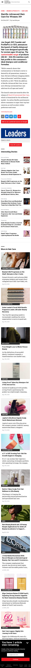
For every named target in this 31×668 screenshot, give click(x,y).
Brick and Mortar (5, 157)
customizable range (9, 55)
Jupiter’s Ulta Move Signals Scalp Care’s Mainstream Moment (14, 419)
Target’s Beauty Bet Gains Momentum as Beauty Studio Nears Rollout (10, 162)
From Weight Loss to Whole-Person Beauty (14, 348)
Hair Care (25, 11)
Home (3, 11)
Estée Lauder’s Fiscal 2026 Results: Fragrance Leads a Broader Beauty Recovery (14, 310)
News (3, 521)
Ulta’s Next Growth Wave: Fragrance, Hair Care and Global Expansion (11, 214)
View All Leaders (15, 145)
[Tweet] (15, 116)
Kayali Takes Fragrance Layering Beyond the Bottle (10, 234)
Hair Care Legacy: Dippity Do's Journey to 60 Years (12, 632)
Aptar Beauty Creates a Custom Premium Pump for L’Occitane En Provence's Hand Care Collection (11, 225)
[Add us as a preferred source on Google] (19, 116)
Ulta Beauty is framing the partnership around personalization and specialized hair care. (14, 496)
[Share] (7, 116)
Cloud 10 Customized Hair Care (18, 95)
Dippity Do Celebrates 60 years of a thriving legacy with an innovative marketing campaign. (14, 639)
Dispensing (3, 220)
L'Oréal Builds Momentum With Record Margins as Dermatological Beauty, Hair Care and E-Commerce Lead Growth (14, 558)
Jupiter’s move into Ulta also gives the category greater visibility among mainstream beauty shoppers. (15, 425)
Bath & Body (4, 199)
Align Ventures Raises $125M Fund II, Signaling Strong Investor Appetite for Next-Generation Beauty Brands (15, 595)
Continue (15, 659)
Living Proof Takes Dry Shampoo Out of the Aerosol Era (15, 384)
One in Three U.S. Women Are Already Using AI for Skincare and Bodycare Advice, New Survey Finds (11, 192)
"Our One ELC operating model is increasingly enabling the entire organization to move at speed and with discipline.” (14, 317)
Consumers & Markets (6, 179)
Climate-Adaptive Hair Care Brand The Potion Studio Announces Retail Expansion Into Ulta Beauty (11, 172)
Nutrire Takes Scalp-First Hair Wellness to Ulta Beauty (13, 490)
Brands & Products (13, 11)
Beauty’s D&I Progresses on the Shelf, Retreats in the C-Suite (11, 182)
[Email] (2, 116)
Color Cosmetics (7, 304)
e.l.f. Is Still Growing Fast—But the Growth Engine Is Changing (14, 455)
